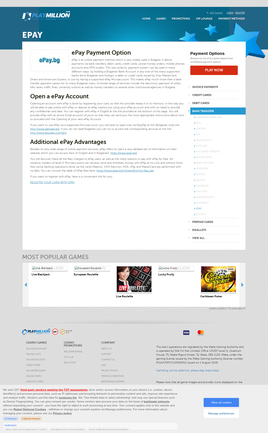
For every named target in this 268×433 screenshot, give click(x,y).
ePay (198, 208)
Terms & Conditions (112, 376)
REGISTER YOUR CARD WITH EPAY (52, 182)
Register (240, 13)
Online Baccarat (36, 370)
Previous (25, 285)
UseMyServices (205, 197)
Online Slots (33, 354)
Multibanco (203, 140)
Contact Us (108, 359)
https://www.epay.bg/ (123, 153)
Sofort (200, 174)
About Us (106, 348)
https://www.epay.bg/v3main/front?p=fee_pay (125, 170)
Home (146, 18)
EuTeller (201, 146)
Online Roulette (35, 359)
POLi (198, 123)
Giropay (201, 128)
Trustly (201, 214)
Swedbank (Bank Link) (209, 117)
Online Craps (33, 376)
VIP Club (68, 357)
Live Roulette (124, 296)
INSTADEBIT (202, 203)
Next (242, 285)
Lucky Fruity (166, 274)
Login (230, 13)
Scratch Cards (35, 381)
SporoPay (202, 168)
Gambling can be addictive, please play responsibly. (188, 370)
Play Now (214, 70)
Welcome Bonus (73, 351)
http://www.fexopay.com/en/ (48, 132)
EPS (198, 134)
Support (106, 354)
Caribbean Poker (211, 296)
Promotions (181, 18)
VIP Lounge (204, 18)
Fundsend (202, 185)
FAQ (103, 365)
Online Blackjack (36, 348)
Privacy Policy (109, 370)
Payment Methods (231, 18)
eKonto (201, 180)
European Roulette (86, 274)
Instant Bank (204, 157)
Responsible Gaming (112, 381)
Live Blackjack (41, 274)
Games (161, 18)
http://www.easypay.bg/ (45, 128)
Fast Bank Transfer (208, 151)
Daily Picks (70, 362)
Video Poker (33, 365)
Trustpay (201, 191)
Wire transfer (205, 163)
